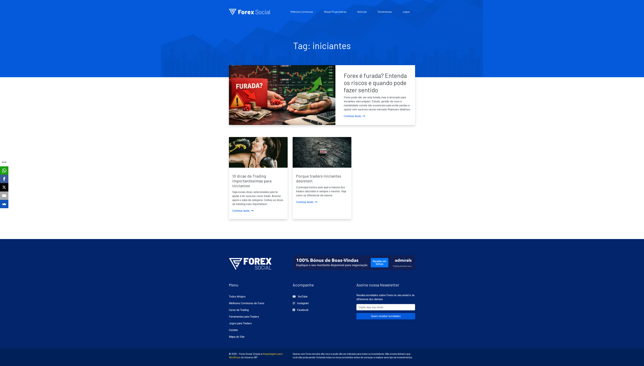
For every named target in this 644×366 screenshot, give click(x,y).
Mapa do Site (237, 336)
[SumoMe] (4, 204)
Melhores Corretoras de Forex (246, 303)
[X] (4, 187)
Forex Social (250, 11)
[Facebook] (4, 179)
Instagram (302, 303)
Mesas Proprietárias (335, 11)
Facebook (302, 310)
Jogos (406, 11)
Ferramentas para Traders (244, 316)
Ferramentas (385, 11)
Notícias (362, 11)
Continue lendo (352, 116)
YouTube (302, 296)
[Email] (4, 195)
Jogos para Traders (240, 323)
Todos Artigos (237, 296)
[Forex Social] (250, 262)
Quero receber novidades (386, 316)
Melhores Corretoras (301, 11)
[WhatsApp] (4, 170)
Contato (233, 330)
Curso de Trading (239, 310)
